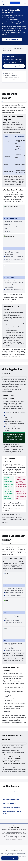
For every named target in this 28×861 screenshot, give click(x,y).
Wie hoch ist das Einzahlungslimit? (11, 799)
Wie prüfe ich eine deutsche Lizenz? (11, 795)
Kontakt (12, 850)
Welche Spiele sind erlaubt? (9, 803)
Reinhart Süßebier (14, 827)
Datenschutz (17, 850)
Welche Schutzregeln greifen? (12, 77)
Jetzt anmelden (14, 2)
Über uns (7, 850)
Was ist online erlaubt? (10, 73)
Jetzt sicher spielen (10, 39)
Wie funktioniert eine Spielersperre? (11, 807)
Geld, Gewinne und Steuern (11, 79)
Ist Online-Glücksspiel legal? (9, 791)
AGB (21, 850)
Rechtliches (11, 848)
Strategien (17, 848)
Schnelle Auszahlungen (9, 858)
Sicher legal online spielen (11, 75)
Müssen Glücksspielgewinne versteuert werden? (12, 812)
